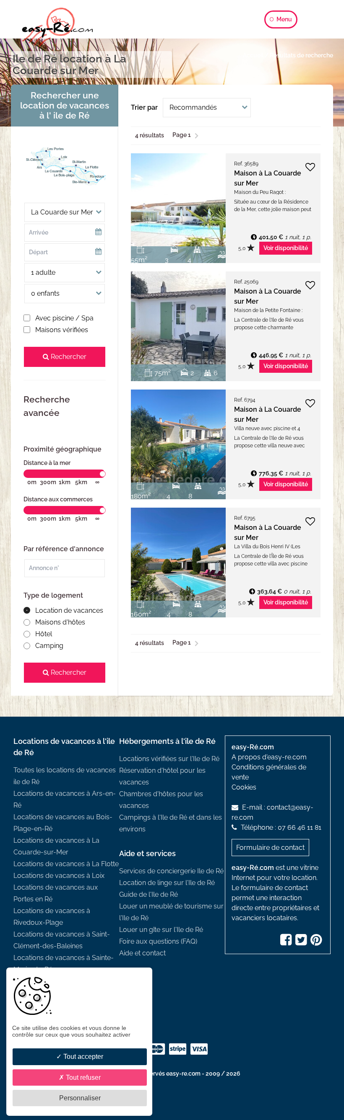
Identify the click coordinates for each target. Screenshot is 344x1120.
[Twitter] (302, 942)
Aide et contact (142, 953)
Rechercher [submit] (67, 357)
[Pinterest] (317, 942)
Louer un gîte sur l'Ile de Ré (161, 930)
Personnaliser (80, 1098)
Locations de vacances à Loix (58, 876)
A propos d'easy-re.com (269, 757)
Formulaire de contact (270, 848)
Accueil (253, 55)
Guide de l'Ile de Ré (148, 894)
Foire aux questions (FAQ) (158, 941)
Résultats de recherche (301, 55)
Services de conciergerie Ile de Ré (171, 871)
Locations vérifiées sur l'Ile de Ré (169, 759)
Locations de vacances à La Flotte (66, 864)
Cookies (244, 787)
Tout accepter (82, 1056)
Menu (283, 19)
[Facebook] (287, 942)
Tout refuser (82, 1077)
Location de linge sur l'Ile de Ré (167, 883)
